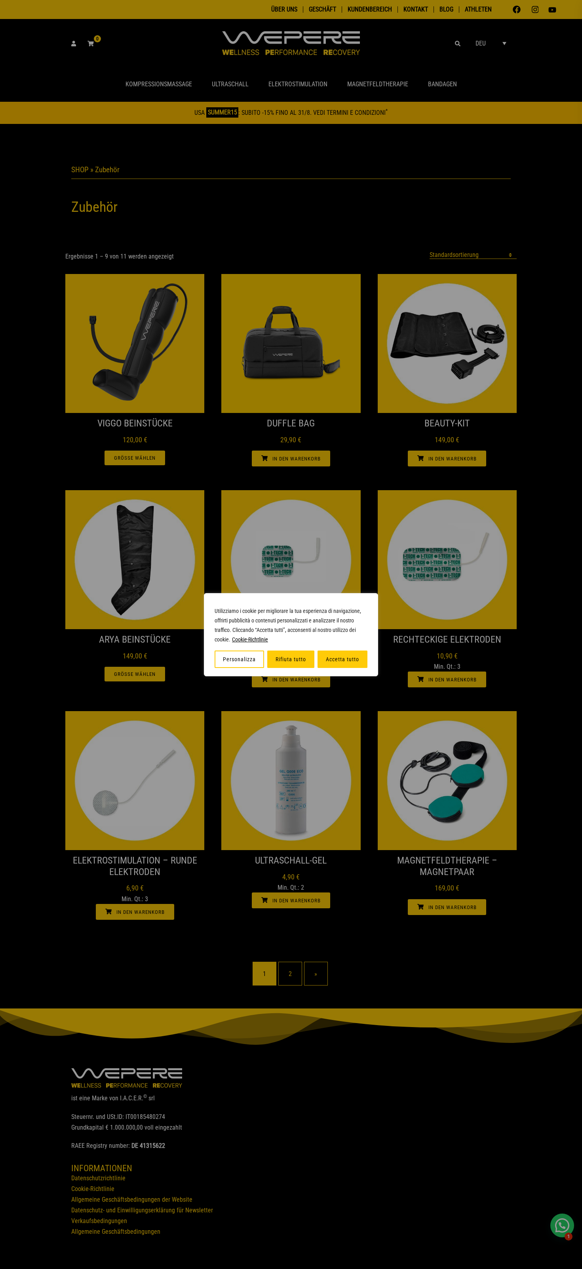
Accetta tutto (342, 659)
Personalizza (239, 659)
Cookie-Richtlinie (250, 639)
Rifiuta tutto (291, 659)
